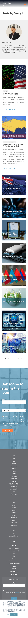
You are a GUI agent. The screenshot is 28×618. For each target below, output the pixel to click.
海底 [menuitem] (14, 491)
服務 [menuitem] (14, 502)
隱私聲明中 (17, 592)
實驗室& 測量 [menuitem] (14, 479)
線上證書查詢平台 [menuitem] (14, 536)
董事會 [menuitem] (14, 558)
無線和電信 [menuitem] (14, 494)
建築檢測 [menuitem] (14, 463)
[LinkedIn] (11, 574)
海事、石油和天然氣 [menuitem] (14, 484)
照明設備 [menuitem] (14, 481)
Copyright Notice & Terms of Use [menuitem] (14, 561)
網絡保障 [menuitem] (14, 512)
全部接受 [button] (13, 615)
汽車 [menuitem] (14, 458)
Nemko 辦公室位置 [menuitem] (14, 551)
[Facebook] (13, 574)
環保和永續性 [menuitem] (14, 525)
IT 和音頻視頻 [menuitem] (14, 476)
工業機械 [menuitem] (14, 473)
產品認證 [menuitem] (14, 507)
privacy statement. (8, 425)
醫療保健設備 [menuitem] (14, 486)
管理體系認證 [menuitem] (14, 518)
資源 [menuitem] (14, 530)
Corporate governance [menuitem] (14, 563)
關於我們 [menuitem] (14, 545)
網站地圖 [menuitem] (14, 566)
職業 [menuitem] (14, 556)
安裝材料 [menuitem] (14, 471)
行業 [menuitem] (14, 456)
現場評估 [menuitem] (14, 520)
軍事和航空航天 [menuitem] (14, 489)
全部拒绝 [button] (21, 615)
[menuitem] (14, 499)
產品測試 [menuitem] (14, 510)
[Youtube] (16, 574)
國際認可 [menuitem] (14, 505)
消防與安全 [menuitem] (14, 466)
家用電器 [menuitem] (14, 468)
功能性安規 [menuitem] (14, 523)
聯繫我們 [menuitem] (14, 568)
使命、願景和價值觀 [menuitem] (14, 548)
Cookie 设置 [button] (6, 615)
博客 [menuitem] (14, 541)
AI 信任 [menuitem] (14, 515)
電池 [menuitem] (14, 461)
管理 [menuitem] (14, 553)
